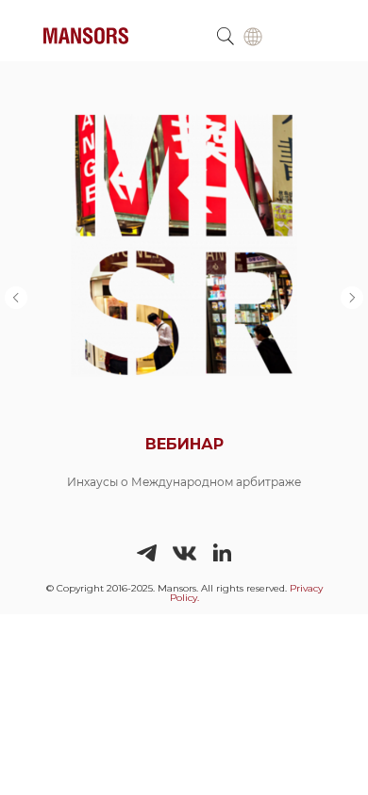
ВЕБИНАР (184, 444)
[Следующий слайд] (352, 297)
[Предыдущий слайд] (16, 297)
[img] (252, 36)
